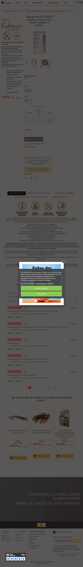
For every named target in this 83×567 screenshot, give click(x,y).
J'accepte (41, 294)
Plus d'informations (28, 283)
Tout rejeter (41, 288)
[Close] (64, 262)
